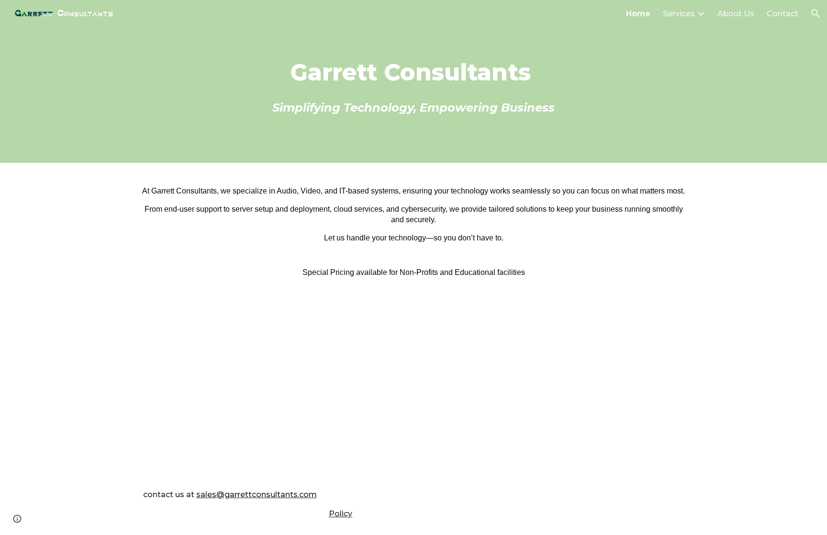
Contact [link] (782, 13)
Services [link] (679, 13)
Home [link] (638, 13)
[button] (815, 13)
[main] (413, 81)
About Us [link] (735, 13)
